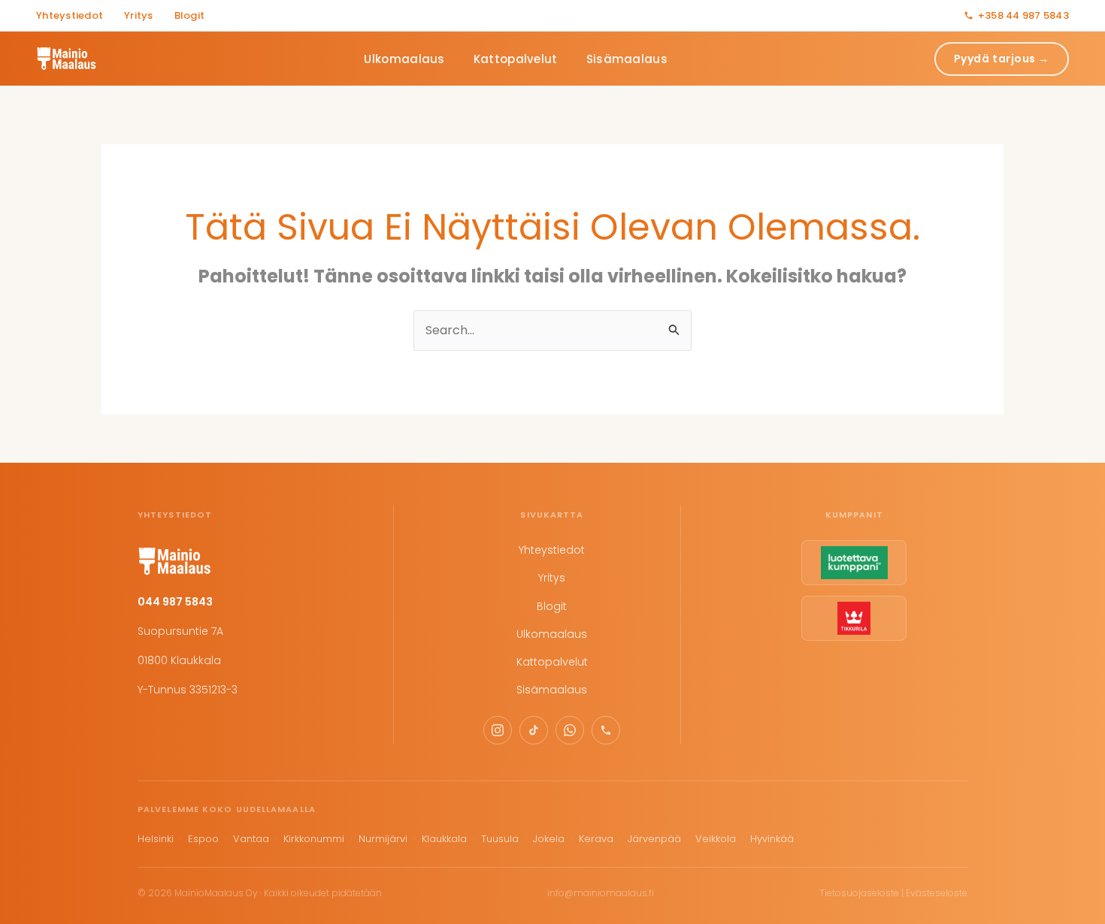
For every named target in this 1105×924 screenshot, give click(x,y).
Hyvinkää (772, 839)
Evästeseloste (936, 892)
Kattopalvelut (516, 59)
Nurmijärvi (383, 839)
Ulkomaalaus (404, 59)
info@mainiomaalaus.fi (600, 892)
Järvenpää (654, 839)
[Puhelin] (606, 730)
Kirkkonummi (313, 839)
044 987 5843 (175, 601)
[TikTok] (533, 730)
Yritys (138, 15)
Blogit (189, 15)
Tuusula (500, 839)
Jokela (549, 839)
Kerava (596, 839)
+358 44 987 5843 (1023, 15)
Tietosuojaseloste (859, 892)
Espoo (203, 839)
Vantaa (251, 839)
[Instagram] (497, 730)
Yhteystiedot (69, 15)
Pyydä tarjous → (1001, 58)
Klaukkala (444, 839)
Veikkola (715, 839)
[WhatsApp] (570, 730)
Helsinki (156, 839)
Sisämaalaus (627, 59)
